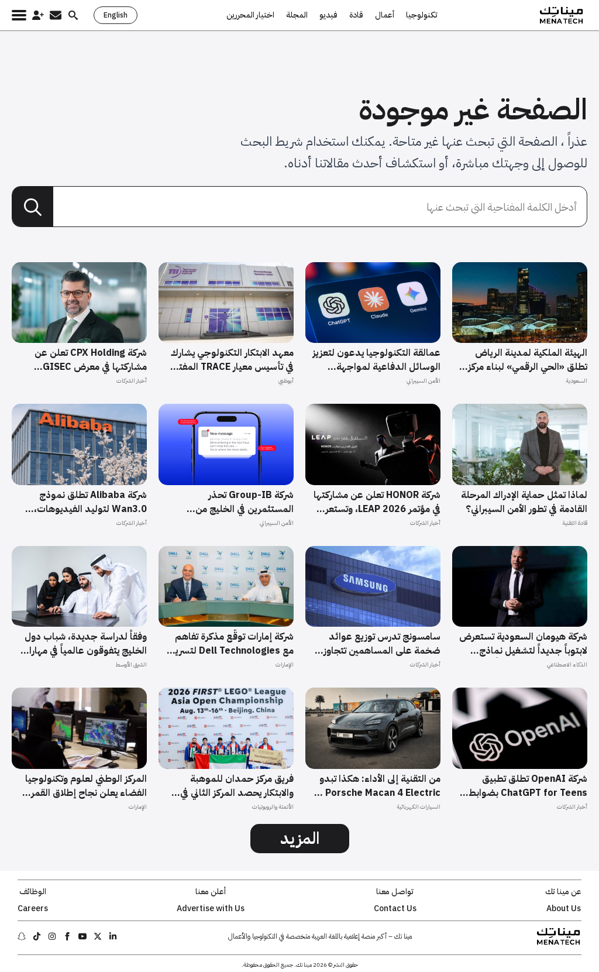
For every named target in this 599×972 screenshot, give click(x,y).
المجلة (297, 15)
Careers (33, 909)
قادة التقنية (574, 522)
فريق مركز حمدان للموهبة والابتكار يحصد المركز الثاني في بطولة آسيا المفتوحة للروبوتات (233, 786)
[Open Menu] (19, 15)
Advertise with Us (211, 909)
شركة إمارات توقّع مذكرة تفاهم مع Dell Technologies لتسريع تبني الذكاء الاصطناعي (231, 644)
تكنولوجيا (422, 15)
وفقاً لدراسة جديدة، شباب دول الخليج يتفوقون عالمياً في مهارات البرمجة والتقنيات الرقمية (83, 644)
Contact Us (395, 909)
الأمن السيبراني (423, 380)
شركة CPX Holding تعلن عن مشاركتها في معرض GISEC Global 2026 (91, 360)
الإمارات (285, 664)
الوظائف (32, 892)
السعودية (576, 380)
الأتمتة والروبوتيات (273, 806)
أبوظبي (286, 380)
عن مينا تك (563, 892)
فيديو (328, 15)
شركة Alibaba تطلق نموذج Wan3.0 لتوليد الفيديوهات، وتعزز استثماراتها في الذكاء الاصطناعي (90, 502)
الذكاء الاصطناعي (567, 664)
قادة (356, 15)
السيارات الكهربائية (418, 806)
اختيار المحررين (250, 15)
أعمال (384, 15)
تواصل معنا (395, 892)
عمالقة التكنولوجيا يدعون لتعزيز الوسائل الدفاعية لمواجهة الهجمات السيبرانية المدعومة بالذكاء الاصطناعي (376, 360)
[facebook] (67, 936)
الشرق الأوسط (131, 664)
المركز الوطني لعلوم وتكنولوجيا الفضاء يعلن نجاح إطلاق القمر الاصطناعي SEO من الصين (86, 786)
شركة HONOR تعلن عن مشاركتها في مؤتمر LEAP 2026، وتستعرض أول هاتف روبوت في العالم (376, 502)
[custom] (113, 936)
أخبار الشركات (131, 380)
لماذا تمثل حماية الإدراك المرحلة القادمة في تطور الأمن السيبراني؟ (524, 502)
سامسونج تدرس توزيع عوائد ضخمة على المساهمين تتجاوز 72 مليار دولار (381, 644)
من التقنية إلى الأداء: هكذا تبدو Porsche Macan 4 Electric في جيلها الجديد (377, 786)
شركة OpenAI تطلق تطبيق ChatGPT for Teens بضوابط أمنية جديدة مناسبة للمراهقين (526, 786)
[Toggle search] (73, 15)
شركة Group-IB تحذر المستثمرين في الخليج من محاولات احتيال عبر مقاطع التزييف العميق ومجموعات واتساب (241, 502)
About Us (563, 909)
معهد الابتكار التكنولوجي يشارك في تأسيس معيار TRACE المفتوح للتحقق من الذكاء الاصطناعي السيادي (230, 360)
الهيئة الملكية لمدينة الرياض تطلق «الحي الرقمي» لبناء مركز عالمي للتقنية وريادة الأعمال (527, 360)
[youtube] (82, 936)
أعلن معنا (210, 892)
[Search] (32, 207)
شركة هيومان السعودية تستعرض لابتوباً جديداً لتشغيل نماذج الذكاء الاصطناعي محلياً (523, 644)
